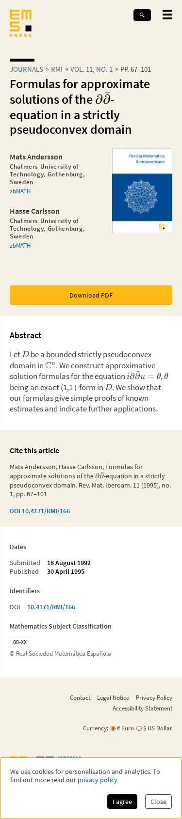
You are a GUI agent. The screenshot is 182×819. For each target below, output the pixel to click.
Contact (80, 697)
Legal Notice (113, 697)
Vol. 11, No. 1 (91, 69)
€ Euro (125, 728)
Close (158, 801)
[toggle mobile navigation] (167, 14)
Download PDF (91, 295)
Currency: (95, 728)
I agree (122, 801)
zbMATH (20, 191)
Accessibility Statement (142, 708)
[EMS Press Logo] (21, 24)
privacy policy (97, 780)
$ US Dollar (157, 728)
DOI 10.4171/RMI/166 (40, 510)
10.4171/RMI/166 (51, 606)
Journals (26, 69)
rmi (57, 69)
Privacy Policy (154, 697)
